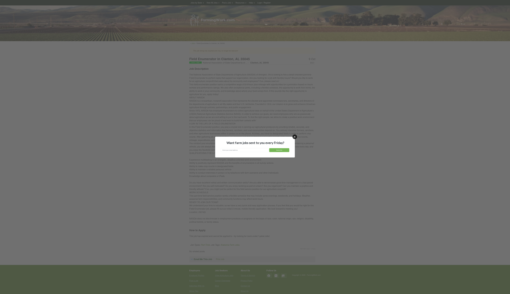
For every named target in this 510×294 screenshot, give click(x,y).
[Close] (294, 137)
